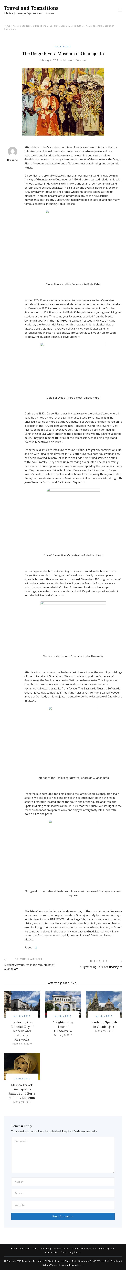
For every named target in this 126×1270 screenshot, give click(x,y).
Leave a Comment (76, 60)
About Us (25, 1249)
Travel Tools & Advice (84, 1249)
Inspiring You (106, 1249)
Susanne (12, 160)
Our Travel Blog (42, 1249)
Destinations (61, 1249)
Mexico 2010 (63, 46)
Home (13, 1249)
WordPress (77, 1265)
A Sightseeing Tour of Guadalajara (63, 1026)
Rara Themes (51, 1265)
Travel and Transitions (31, 8)
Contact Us (51, 1252)
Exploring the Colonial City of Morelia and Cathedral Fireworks (21, 1030)
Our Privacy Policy (71, 1252)
